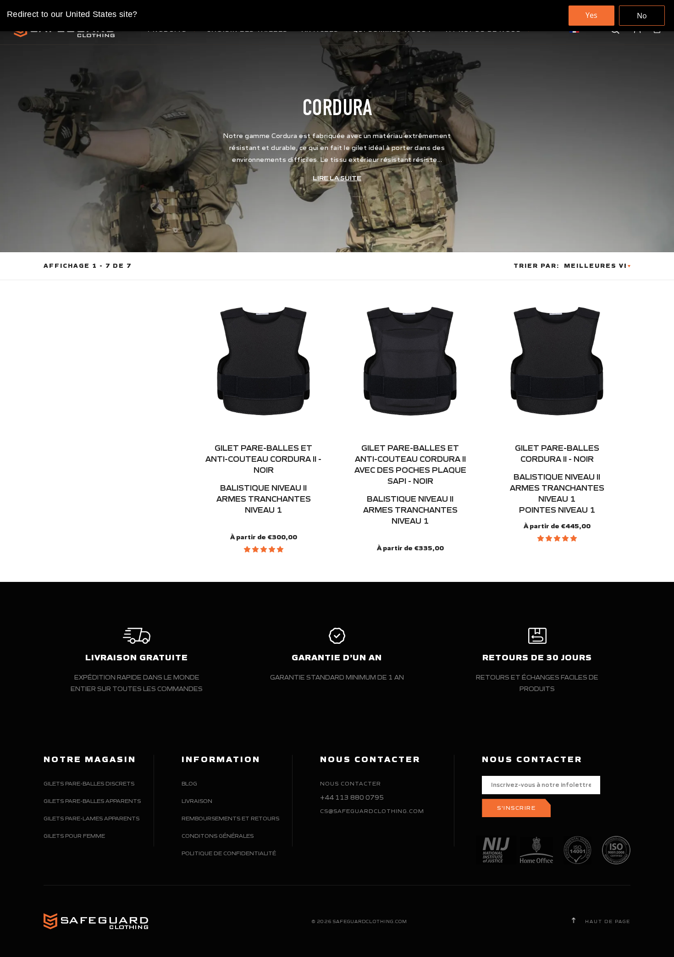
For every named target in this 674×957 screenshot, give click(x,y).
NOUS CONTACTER (350, 783)
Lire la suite (337, 178)
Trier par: (536, 266)
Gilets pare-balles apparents (92, 800)
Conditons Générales (218, 835)
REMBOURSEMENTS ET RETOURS (230, 818)
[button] (263, 549)
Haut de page (606, 921)
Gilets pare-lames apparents (91, 818)
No (642, 16)
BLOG (189, 783)
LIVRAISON (197, 800)
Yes (591, 15)
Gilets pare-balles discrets (89, 783)
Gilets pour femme (74, 835)
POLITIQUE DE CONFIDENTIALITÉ (229, 853)
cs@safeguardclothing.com (372, 811)
